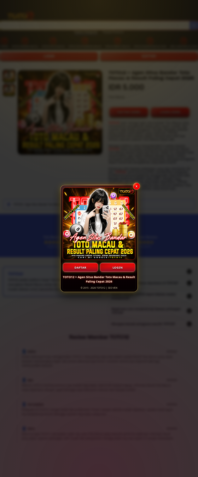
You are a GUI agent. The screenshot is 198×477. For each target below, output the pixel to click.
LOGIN (118, 267)
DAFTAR (80, 267)
